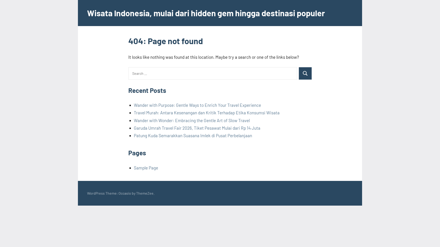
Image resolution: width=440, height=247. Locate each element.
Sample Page (146, 167)
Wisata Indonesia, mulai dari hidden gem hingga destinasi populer (206, 13)
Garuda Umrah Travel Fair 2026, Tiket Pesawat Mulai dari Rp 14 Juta (197, 128)
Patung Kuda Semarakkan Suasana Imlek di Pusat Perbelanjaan (193, 135)
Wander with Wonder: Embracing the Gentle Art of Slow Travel (192, 120)
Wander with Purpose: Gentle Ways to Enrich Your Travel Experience (197, 105)
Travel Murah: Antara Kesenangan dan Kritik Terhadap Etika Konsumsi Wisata (207, 112)
